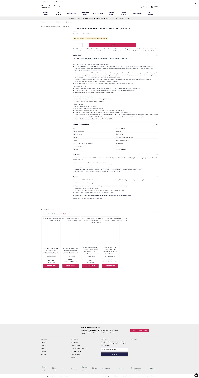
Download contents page (82, 106)
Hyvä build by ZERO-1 (152, 376)
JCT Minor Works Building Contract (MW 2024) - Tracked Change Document (51, 250)
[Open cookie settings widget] (196, 375)
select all (63, 214)
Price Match (74, 342)
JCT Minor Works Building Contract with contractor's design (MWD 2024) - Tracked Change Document (90, 250)
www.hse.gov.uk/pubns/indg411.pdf (135, 116)
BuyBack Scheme (76, 351)
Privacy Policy (105, 376)
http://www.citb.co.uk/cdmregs (122, 112)
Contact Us (44, 345)
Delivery (43, 351)
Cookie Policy (116, 376)
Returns (43, 354)
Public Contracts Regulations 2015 (102, 119)
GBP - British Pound (152, 2)
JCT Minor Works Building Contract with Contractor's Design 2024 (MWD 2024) (70, 250)
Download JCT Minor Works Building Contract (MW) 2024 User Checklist (96, 110)
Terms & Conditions (128, 376)
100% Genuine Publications (79, 348)
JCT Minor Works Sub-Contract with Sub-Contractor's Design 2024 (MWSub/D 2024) (110, 250)
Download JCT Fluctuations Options (85, 108)
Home (42, 22)
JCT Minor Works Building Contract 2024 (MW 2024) (59, 22)
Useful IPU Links (75, 354)
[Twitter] (136, 342)
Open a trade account (139, 330)
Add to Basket (52, 256)
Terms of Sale (140, 376)
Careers (73, 357)
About (43, 348)
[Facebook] (132, 342)
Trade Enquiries (75, 345)
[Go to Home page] (53, 7)
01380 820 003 (46, 2)
